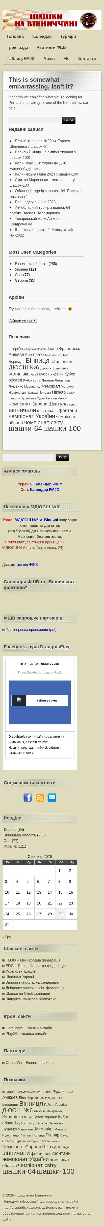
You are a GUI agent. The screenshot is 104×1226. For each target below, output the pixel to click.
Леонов (48, 380)
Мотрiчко (67, 386)
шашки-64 (25, 428)
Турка (41, 398)
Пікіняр (59, 392)
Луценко (16, 386)
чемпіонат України (32, 416)
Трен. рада (17, 47)
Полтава (32, 392)
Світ (18, 275)
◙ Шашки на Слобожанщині (26, 993)
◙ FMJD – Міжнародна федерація (31, 960)
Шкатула (58, 403)
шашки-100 (62, 428)
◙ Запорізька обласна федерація (30, 982)
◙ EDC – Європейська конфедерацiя (34, 966)
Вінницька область (31, 263)
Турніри (68, 36)
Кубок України (51, 374)
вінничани (22, 409)
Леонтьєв (62, 380)
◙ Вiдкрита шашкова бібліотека (29, 999)
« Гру (6, 937)
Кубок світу (32, 380)
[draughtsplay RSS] (39, 801)
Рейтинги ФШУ (52, 47)
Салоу (71, 392)
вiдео (72, 404)
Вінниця (37, 360)
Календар (42, 36)
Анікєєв (16, 354)
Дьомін (45, 368)
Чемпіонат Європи (28, 403)
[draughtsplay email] (52, 801)
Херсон (51, 398)
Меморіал (50, 386)
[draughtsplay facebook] (27, 801)
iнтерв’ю (16, 348)
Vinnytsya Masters (35, 349)
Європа (21, 280)
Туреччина (28, 398)
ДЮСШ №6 (24, 367)
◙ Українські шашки (19, 971)
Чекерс (62, 398)
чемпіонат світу (43, 422)
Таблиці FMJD (21, 58)
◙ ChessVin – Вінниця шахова (28, 1062)
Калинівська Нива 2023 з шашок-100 (46, 174)
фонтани (68, 410)
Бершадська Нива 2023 (35, 202)
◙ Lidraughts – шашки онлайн (27, 1028)
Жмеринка (60, 368)
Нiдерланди (17, 392)
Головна (15, 36)
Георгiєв (67, 361)
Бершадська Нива (56, 355)
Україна (21, 269)
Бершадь (16, 361)
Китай (34, 374)
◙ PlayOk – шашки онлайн (24, 1033)
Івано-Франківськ (64, 348)
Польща (45, 392)
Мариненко (32, 386)
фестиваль (47, 410)
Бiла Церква (34, 355)
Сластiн (14, 398)
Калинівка (19, 373)
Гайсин (55, 361)
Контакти (86, 58)
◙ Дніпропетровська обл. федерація (33, 988)
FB (66, 58)
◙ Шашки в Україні (18, 977)
